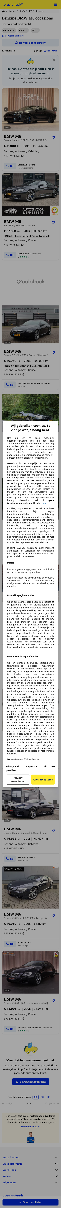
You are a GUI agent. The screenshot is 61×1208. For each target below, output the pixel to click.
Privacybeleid (13, 766)
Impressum (32, 766)
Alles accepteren (43, 779)
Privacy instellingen (17, 779)
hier (44, 503)
